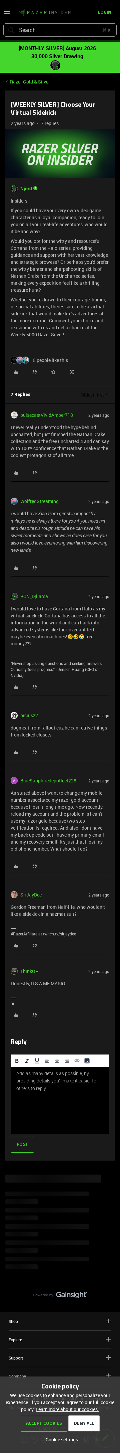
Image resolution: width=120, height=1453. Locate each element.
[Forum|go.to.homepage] (43, 12)
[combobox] (60, 30)
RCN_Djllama (34, 596)
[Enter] (11, 30)
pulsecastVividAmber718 (46, 415)
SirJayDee (31, 894)
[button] (7, 14)
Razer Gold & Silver (30, 82)
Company (17, 1376)
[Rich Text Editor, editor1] (60, 1100)
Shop (13, 1321)
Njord (26, 188)
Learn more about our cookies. (67, 1409)
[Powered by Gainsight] (60, 1297)
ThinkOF (29, 971)
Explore (15, 1339)
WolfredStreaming (39, 501)
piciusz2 (29, 715)
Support (16, 1358)
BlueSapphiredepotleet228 (48, 780)
